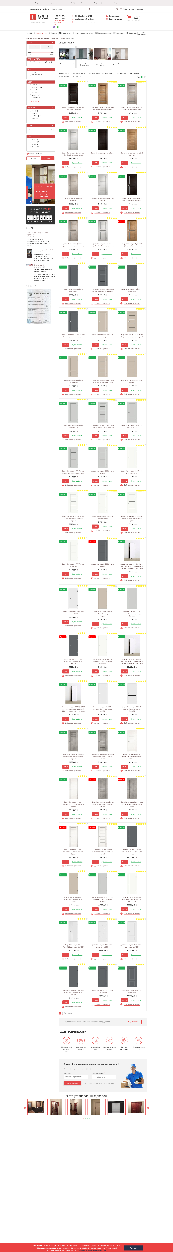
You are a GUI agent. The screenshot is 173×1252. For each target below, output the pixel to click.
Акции (37, 3)
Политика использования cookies (91, 1250)
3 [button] (32, 201)
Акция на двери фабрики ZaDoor (44, 250)
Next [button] (148, 1108)
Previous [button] (25, 1108)
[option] (40, 183)
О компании (55, 3)
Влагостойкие (120, 33)
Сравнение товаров (133, 20)
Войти (125, 9)
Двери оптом (98, 3)
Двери (29, 33)
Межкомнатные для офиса (84, 33)
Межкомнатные (41, 33)
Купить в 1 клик (77, 117)
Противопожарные (105, 33)
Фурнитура (133, 33)
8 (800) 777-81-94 (59, 18)
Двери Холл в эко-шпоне (102, 64)
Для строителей (76, 3)
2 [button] (30, 201)
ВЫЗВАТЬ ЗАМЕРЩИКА (39, 196)
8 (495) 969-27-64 (59, 16)
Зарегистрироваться (136, 9)
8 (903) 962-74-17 (59, 20)
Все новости (30, 286)
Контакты (134, 3)
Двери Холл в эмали (120, 64)
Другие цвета (73, 93)
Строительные (66, 33)
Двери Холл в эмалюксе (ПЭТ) (84, 64)
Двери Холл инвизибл (67, 64)
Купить (65, 117)
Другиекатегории (142, 33)
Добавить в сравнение (73, 121)
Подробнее (132, 1022)
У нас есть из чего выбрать (39, 9)
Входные (54, 33)
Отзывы (117, 3)
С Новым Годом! (39, 265)
